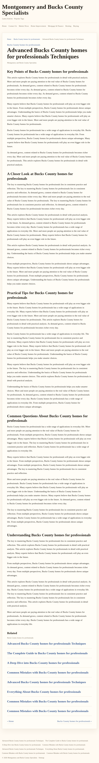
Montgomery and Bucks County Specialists (42, 9)
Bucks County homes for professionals (27, 39)
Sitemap (41, 758)
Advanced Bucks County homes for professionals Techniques (46, 643)
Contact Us (13, 26)
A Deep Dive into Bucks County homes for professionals (43, 662)
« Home (10, 721)
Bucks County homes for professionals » (74, 721)
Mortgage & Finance (56, 26)
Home (4, 26)
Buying (76, 26)
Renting (68, 26)
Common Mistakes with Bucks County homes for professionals (47, 672)
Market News (24, 26)
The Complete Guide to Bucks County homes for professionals (47, 653)
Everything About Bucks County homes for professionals (44, 691)
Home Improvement (38, 26)
